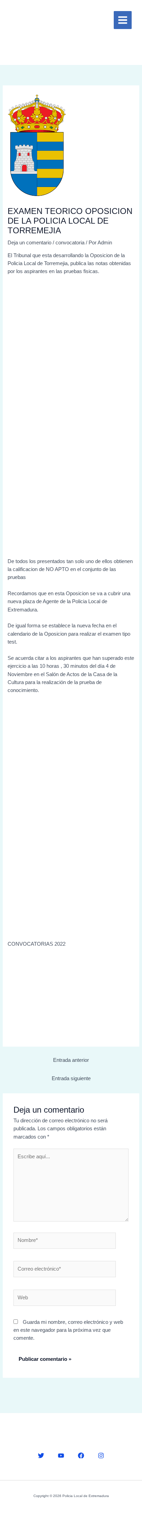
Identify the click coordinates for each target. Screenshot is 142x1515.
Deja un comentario (29, 242)
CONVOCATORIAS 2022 (36, 944)
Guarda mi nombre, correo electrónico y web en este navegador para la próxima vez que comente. (68, 1330)
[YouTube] (61, 1455)
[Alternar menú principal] (123, 20)
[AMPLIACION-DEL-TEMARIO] (104, 325)
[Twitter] (41, 1455)
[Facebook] (81, 1455)
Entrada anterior (71, 1060)
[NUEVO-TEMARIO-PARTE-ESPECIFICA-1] (71, 463)
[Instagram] (101, 1455)
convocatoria (69, 242)
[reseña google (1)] (71, 995)
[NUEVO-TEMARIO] (37, 325)
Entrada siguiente (71, 1078)
